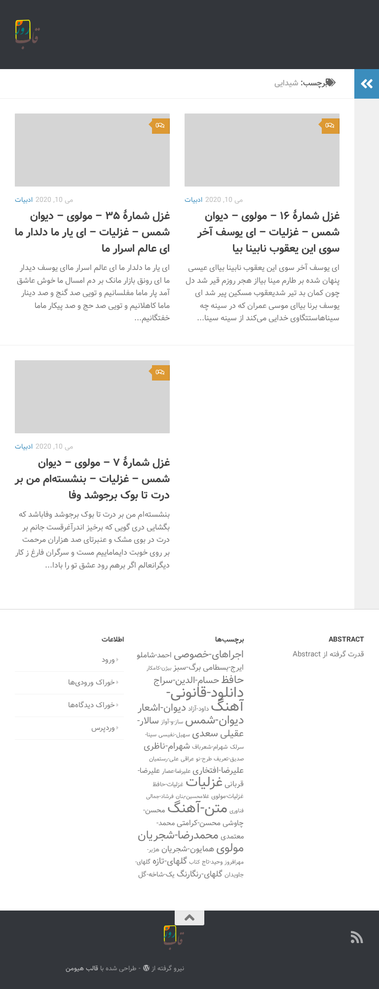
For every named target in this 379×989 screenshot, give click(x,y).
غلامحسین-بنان (192, 797)
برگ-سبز (187, 667)
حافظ (232, 680)
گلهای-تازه (169, 862)
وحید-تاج (212, 862)
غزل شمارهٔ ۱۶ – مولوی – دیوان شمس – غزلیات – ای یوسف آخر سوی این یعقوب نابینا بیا (268, 233)
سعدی (205, 734)
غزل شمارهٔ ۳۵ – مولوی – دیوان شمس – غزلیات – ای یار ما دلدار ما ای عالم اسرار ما (92, 233)
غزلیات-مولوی (227, 796)
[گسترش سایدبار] (366, 84)
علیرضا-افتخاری (218, 770)
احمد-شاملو (154, 655)
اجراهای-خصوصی (209, 655)
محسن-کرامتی (199, 823)
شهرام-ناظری (167, 746)
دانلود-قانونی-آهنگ (205, 700)
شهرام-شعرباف (210, 747)
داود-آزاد (198, 709)
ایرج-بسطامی (223, 668)
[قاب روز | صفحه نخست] (27, 34)
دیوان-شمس (214, 721)
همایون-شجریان (187, 849)
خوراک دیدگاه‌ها (91, 705)
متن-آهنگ (197, 809)
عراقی (187, 759)
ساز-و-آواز (172, 722)
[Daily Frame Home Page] (339, 937)
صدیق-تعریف (229, 759)
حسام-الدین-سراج (186, 681)
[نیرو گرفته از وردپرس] (146, 968)
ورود (108, 660)
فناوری (236, 811)
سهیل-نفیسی (174, 734)
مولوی (230, 848)
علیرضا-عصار (176, 771)
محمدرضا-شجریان (178, 835)
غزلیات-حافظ (168, 785)
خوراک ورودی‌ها (91, 682)
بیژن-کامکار (159, 668)
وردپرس (103, 728)
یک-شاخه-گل (156, 875)
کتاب (194, 862)
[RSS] (357, 937)
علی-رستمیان (164, 759)
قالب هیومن (82, 968)
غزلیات (204, 783)
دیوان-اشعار (162, 708)
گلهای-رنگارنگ (200, 874)
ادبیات (24, 200)
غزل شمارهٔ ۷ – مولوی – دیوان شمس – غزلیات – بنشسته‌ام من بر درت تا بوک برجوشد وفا (92, 479)
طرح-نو (204, 759)
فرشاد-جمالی (160, 797)
